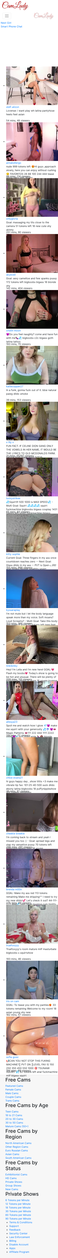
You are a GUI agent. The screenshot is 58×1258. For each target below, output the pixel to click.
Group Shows (13, 1185)
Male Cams (11, 1093)
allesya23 (11, 721)
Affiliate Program (19, 1251)
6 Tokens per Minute (17, 1200)
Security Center (18, 1233)
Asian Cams (12, 1154)
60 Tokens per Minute (18, 1214)
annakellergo (13, 162)
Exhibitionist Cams (16, 1174)
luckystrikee (13, 498)
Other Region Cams (16, 1146)
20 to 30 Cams (14, 1118)
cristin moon (13, 330)
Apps (12, 1248)
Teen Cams (11, 1111)
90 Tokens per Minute (18, 1218)
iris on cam (12, 1001)
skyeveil (11, 274)
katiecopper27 (14, 386)
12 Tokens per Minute (17, 1203)
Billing (12, 1240)
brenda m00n (14, 889)
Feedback (15, 1229)
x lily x (10, 442)
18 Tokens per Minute (17, 1207)
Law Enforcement (19, 1237)
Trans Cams (12, 1100)
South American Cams (18, 1157)
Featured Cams (14, 1085)
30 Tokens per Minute (18, 1211)
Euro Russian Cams (16, 1150)
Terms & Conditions (20, 1222)
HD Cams (11, 1178)
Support (14, 1226)
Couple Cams (13, 1096)
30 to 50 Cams (14, 1122)
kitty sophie (13, 554)
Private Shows (13, 1181)
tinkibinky (11, 665)
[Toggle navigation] (6, 16)
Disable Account (18, 1244)
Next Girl (6, 22)
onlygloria (12, 218)
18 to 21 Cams (13, 1115)
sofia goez (12, 1057)
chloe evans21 (14, 777)
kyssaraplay (13, 609)
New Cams (11, 1189)
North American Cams (18, 1143)
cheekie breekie (15, 833)
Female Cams (13, 1089)
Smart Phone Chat (11, 26)
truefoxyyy (12, 945)
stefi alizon (12, 106)
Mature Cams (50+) (16, 1126)
